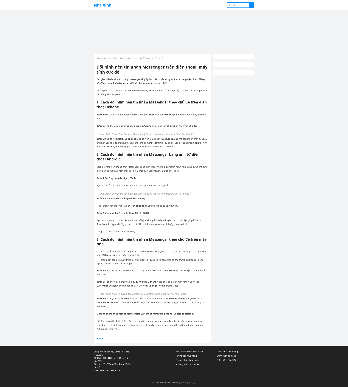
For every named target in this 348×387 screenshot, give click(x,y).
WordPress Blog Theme (176, 382)
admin (100, 338)
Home (99, 58)
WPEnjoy (192, 382)
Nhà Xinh (102, 5)
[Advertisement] (174, 31)
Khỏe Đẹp (107, 58)
